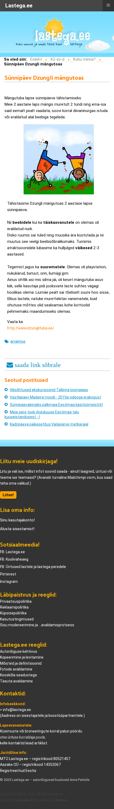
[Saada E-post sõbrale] (34, 364)
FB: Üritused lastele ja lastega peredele (33, 567)
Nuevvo (61, 800)
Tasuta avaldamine (16, 681)
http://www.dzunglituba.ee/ (30, 328)
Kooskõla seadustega (18, 675)
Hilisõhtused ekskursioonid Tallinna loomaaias (49, 390)
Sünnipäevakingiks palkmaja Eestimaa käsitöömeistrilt (56, 405)
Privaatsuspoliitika (16, 601)
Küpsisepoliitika (13, 613)
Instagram (9, 581)
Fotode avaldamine (16, 669)
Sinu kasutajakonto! (17, 520)
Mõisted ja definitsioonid (21, 663)
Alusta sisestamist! (17, 528)
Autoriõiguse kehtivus (18, 651)
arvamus (17, 341)
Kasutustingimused (17, 619)
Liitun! (8, 495)
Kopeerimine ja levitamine (21, 657)
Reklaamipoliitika (14, 607)
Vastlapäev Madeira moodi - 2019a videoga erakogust (55, 397)
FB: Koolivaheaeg (14, 559)
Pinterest (8, 574)
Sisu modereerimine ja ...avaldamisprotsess (37, 625)
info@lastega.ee (17, 710)
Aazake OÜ (26, 800)
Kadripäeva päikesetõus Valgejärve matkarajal (49, 424)
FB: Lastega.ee (12, 552)
